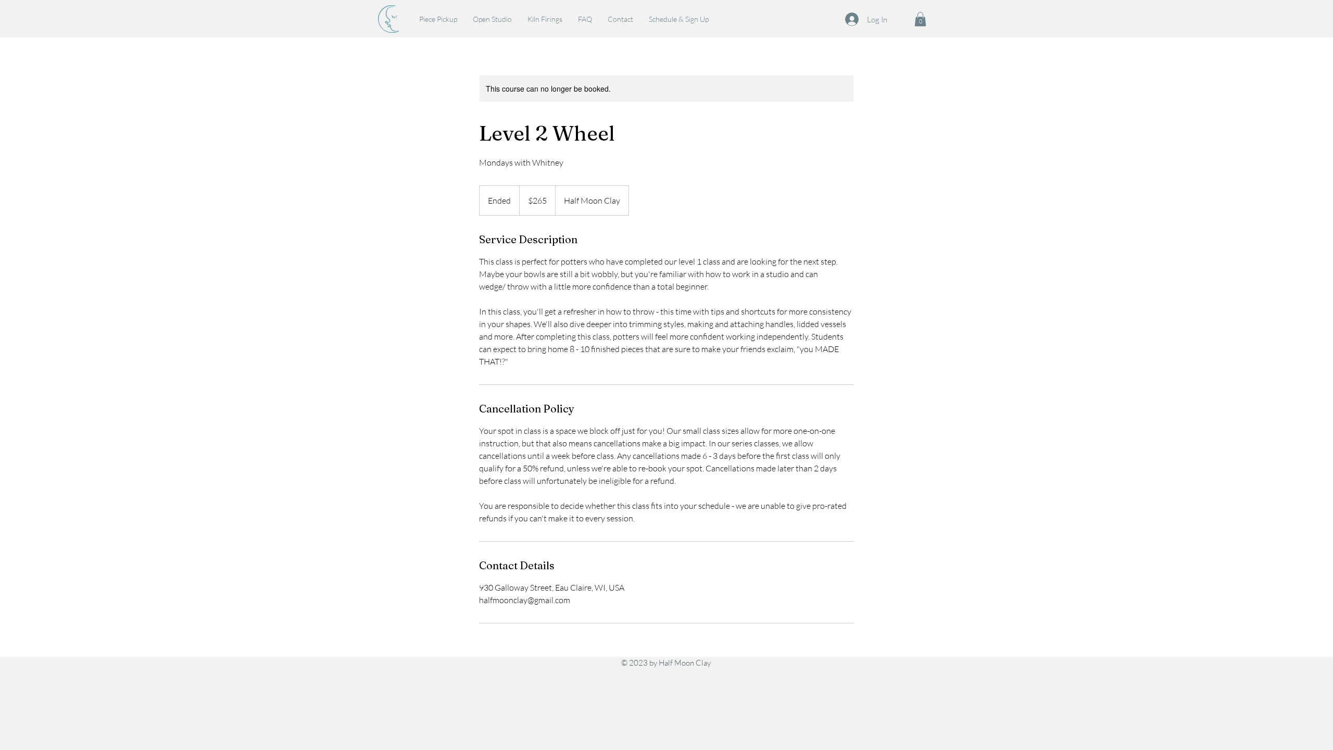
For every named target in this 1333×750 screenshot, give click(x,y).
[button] (920, 19)
